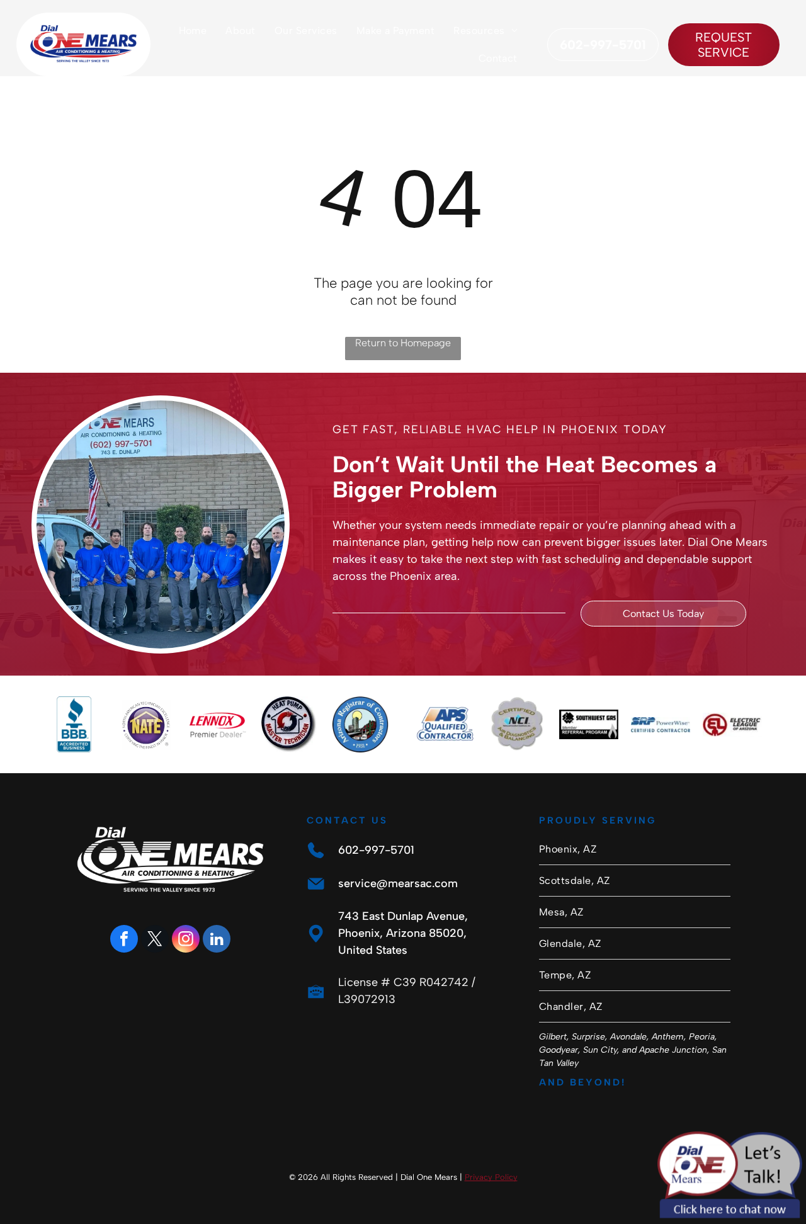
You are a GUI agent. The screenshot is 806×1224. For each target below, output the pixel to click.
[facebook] (124, 940)
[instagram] (186, 940)
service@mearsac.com (398, 883)
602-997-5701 (376, 850)
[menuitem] (193, 30)
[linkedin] (216, 940)
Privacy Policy (491, 1177)
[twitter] (155, 940)
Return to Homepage (403, 343)
